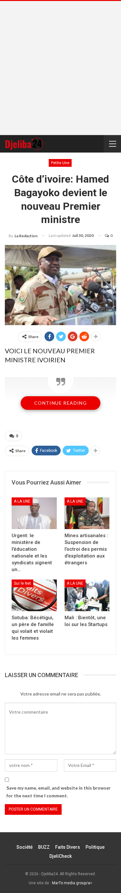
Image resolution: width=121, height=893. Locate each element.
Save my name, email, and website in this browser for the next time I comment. (58, 791)
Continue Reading (60, 403)
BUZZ (44, 847)
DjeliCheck (60, 856)
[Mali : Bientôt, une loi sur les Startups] (87, 595)
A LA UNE (22, 501)
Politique (95, 847)
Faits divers (67, 847)
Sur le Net (22, 583)
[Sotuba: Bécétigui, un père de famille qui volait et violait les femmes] (34, 595)
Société (24, 847)
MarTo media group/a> (72, 883)
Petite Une (60, 163)
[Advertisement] (60, 68)
